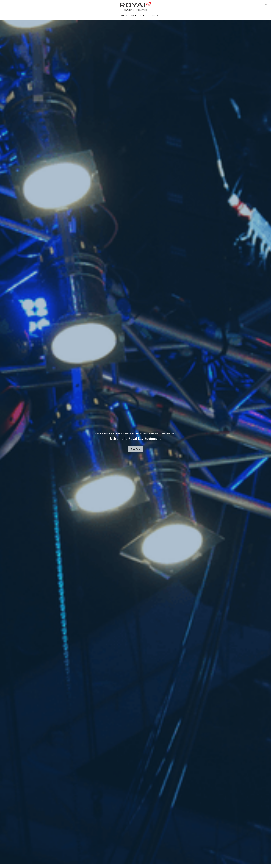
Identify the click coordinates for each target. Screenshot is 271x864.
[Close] (161, 415)
